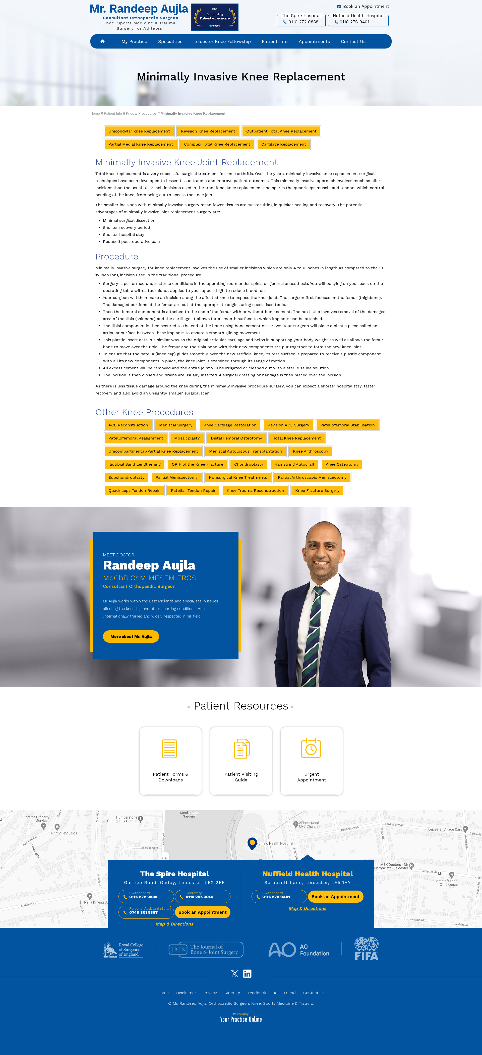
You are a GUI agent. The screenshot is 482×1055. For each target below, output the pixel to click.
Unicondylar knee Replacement (139, 131)
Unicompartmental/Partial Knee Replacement (153, 451)
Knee (130, 113)
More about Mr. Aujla (131, 636)
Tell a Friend (284, 992)
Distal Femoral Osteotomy (236, 438)
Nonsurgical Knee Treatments (238, 477)
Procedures (147, 113)
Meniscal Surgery (176, 425)
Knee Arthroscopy (310, 451)
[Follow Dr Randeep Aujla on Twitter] (233, 976)
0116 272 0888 (303, 21)
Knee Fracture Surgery (317, 490)
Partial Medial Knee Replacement (140, 144)
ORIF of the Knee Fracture (197, 464)
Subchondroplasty (126, 477)
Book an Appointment (366, 6)
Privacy (210, 992)
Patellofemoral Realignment (135, 438)
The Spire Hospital (174, 873)
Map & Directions (174, 924)
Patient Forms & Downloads (170, 776)
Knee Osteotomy (342, 464)
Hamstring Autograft (294, 464)
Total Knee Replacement (297, 438)
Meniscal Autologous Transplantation (245, 451)
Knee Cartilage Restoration (230, 425)
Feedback (257, 992)
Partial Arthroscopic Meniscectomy (312, 477)
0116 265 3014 (199, 896)
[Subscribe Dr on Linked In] (248, 976)
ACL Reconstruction (128, 425)
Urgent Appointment (311, 776)
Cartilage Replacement (283, 144)
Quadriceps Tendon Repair (134, 490)
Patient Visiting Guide (241, 776)
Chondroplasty (248, 464)
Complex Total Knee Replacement (217, 144)
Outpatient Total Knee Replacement (281, 131)
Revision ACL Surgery (288, 425)
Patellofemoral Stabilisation (347, 425)
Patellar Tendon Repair (193, 490)
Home (102, 41)
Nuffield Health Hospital (307, 873)
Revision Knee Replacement (208, 131)
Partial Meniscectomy (177, 477)
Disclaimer (186, 992)
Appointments (314, 41)
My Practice (134, 41)
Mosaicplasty (187, 438)
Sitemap (232, 992)
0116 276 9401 (354, 21)
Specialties (170, 41)
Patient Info (275, 41)
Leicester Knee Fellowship (222, 41)
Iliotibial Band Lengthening (134, 464)
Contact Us (353, 41)
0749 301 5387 (143, 912)
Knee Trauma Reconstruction (255, 490)
